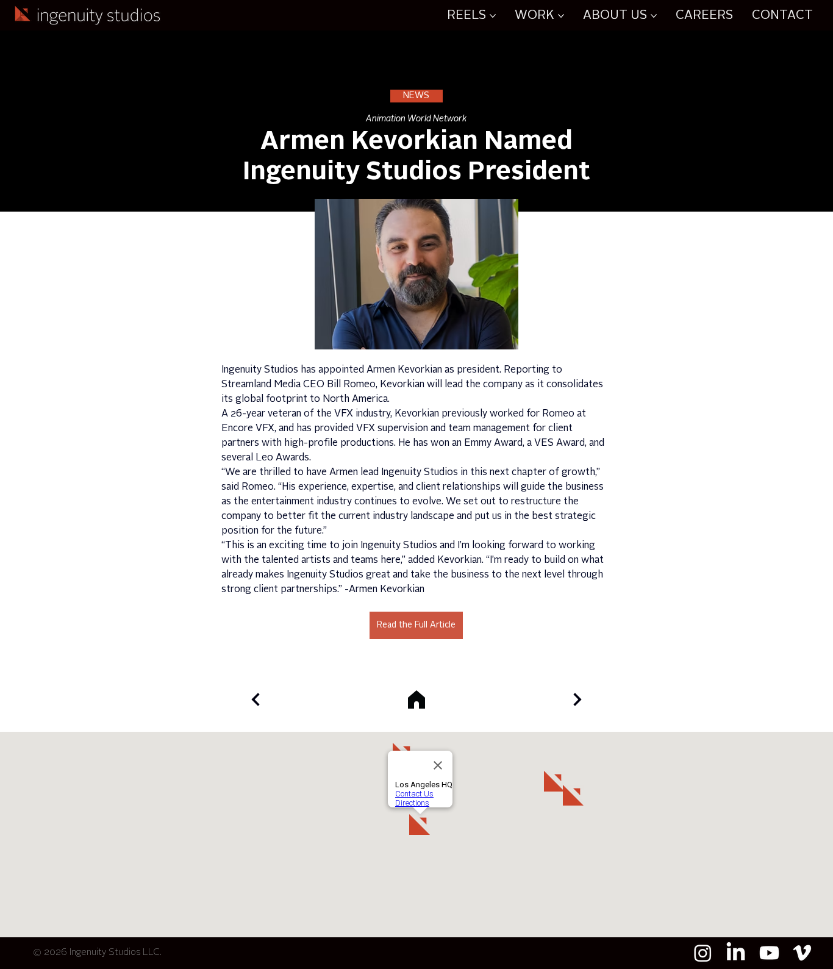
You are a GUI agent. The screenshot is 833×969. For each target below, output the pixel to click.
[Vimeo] (802, 953)
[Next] (255, 699)
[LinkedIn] (735, 953)
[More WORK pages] (561, 16)
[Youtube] (769, 953)
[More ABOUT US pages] (654, 16)
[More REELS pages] (493, 16)
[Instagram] (703, 953)
